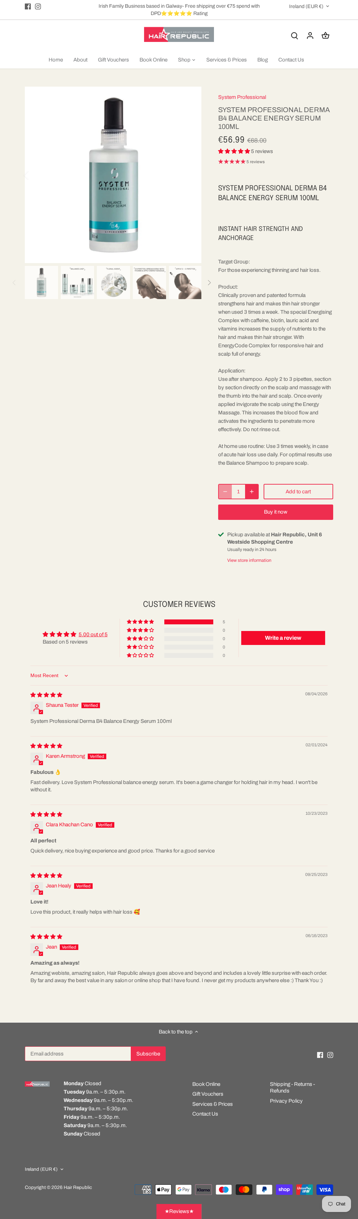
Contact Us (205, 1114)
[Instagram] (38, 6)
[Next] (190, 175)
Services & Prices (212, 1104)
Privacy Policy (286, 1101)
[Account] (310, 35)
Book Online (206, 1084)
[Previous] (35, 175)
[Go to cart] (325, 35)
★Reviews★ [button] (179, 1211)
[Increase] (251, 491)
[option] (113, 175)
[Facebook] (28, 6)
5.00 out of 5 (93, 634)
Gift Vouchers (207, 1094)
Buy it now (275, 512)
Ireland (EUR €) (306, 6)
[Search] (294, 35)
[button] (234, 151)
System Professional (242, 97)
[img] (46, 695)
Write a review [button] (283, 638)
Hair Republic (78, 1187)
